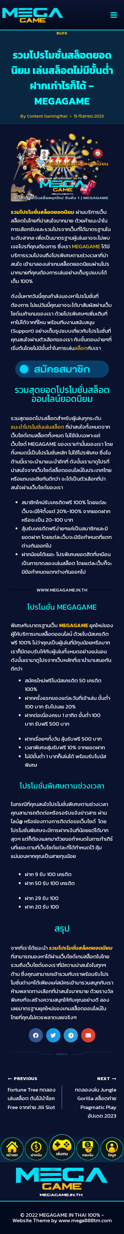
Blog (62, 33)
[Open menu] (113, 14)
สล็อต (80, 348)
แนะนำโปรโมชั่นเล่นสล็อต (37, 427)
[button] (36, 1035)
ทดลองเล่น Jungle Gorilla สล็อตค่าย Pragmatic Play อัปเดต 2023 (95, 1097)
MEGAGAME (73, 625)
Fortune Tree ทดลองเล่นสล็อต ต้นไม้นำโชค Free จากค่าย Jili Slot (32, 1093)
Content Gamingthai (47, 116)
